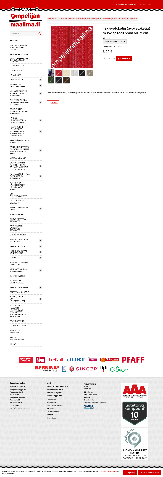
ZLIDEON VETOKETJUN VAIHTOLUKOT (19, 263)
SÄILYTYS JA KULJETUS (19, 292)
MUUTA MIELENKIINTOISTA (17, 338)
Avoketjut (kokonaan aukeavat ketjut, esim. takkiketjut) (80, 18)
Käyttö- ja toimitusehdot (55, 405)
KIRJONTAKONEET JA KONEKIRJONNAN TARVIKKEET (18, 93)
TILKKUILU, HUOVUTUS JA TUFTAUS (19, 240)
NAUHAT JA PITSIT (17, 246)
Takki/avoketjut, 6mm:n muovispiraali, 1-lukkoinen (120, 18)
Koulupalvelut (51, 399)
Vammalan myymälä (54, 393)
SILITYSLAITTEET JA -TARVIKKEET (19, 220)
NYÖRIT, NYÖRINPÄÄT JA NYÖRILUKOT (18, 252)
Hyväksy (130, 473)
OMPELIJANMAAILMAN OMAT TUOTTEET (19, 60)
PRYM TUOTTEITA (17, 321)
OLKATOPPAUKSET (17, 276)
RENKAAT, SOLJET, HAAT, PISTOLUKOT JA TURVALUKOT (20, 176)
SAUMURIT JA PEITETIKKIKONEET (17, 85)
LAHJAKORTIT (15, 75)
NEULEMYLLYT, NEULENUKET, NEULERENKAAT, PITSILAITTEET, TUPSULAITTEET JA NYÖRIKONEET (18, 311)
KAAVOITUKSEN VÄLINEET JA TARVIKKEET (16, 228)
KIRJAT (13, 344)
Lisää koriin (124, 58)
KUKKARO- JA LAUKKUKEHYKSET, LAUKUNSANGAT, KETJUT (17, 186)
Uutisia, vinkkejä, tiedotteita (57, 386)
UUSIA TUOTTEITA (17, 66)
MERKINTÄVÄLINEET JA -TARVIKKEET (19, 141)
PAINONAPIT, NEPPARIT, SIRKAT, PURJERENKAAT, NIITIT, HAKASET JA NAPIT (19, 150)
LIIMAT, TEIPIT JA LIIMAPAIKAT (17, 202)
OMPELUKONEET (16, 80)
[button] (126, 4)
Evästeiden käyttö (53, 412)
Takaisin (53, 103)
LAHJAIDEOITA (16, 70)
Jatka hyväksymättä (149, 473)
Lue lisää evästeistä (107, 471)
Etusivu (14, 41)
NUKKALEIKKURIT (17, 214)
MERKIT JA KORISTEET (19, 287)
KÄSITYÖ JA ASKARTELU (15, 331)
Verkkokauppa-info (54, 396)
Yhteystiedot (51, 418)
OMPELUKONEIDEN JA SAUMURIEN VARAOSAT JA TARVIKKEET (19, 102)
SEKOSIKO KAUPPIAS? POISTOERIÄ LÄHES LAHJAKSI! (19, 47)
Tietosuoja (50, 408)
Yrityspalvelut (51, 402)
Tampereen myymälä (55, 389)
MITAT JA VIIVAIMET (18, 158)
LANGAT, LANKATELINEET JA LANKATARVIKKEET (18, 120)
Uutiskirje (50, 415)
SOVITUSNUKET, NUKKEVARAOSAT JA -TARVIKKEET (19, 111)
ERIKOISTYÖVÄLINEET (18, 235)
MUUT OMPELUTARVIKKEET (18, 195)
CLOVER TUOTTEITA (18, 326)
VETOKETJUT (15, 258)
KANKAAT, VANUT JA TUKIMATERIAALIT (18, 270)
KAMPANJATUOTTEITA (19, 54)
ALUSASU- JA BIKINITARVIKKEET (17, 282)
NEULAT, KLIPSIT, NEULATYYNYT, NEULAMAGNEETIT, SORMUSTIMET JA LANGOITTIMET (17, 131)
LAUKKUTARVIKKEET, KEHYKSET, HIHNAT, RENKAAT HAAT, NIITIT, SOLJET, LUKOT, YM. (19, 166)
